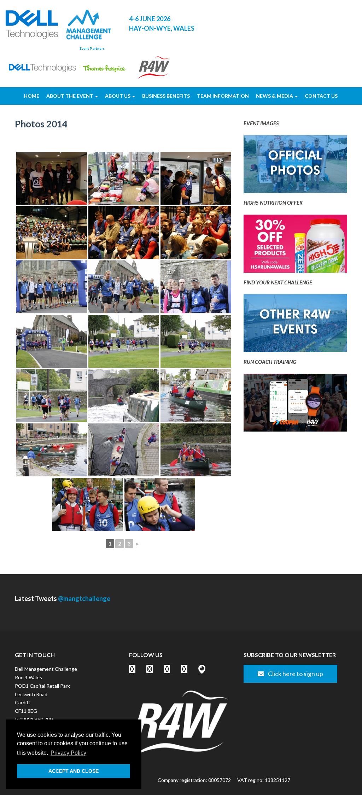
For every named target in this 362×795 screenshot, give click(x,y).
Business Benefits (166, 96)
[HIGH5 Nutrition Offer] (295, 245)
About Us (118, 96)
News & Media (275, 96)
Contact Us (321, 96)
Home (31, 96)
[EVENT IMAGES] (295, 166)
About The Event (70, 96)
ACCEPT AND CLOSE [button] (73, 771)
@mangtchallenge (84, 598)
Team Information (223, 96)
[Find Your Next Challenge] (295, 325)
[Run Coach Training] (295, 405)
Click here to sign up (295, 673)
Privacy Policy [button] (68, 753)
